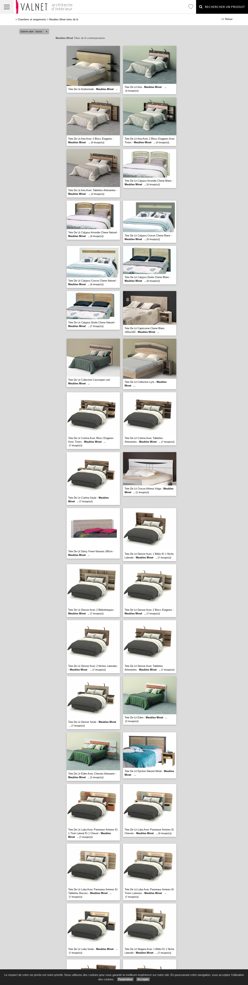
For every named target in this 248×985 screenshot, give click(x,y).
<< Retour (226, 19)
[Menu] (7, 7)
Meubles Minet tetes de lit (63, 19)
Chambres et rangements (32, 19)
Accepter (143, 979)
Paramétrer (125, 979)
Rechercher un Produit (224, 7)
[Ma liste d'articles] (191, 7)
